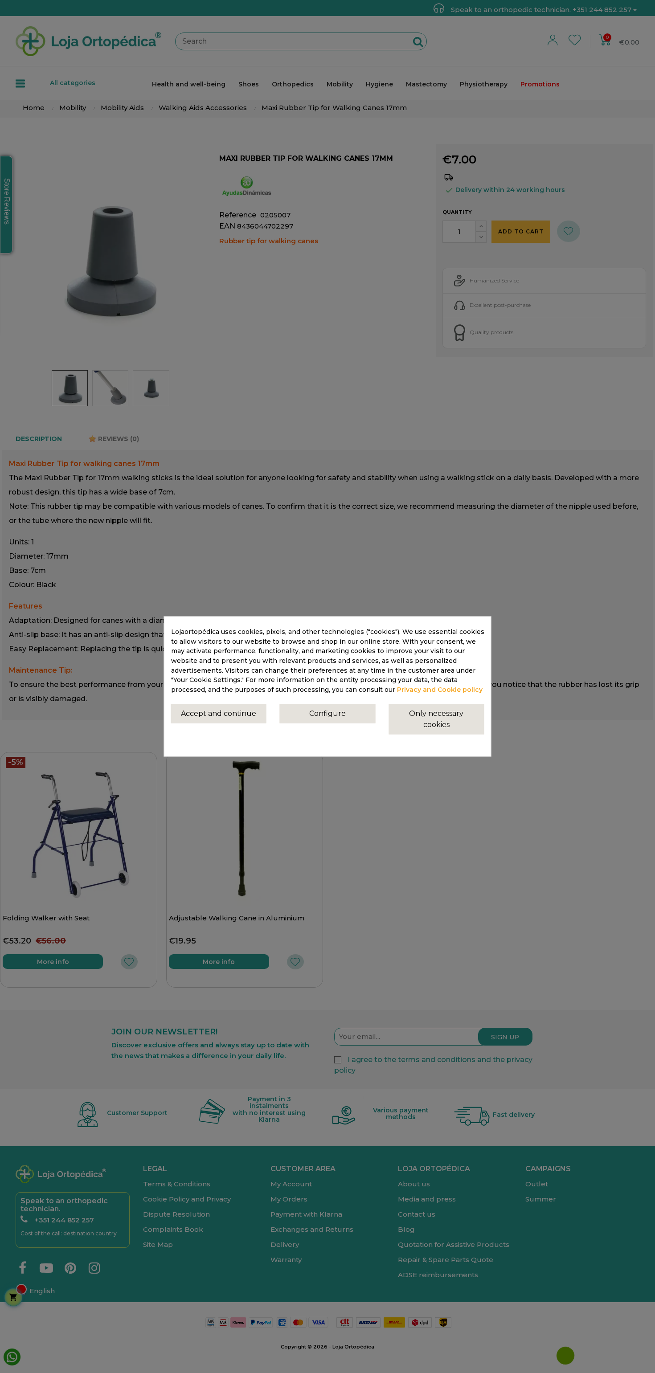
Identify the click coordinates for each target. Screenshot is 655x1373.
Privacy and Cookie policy (440, 690)
